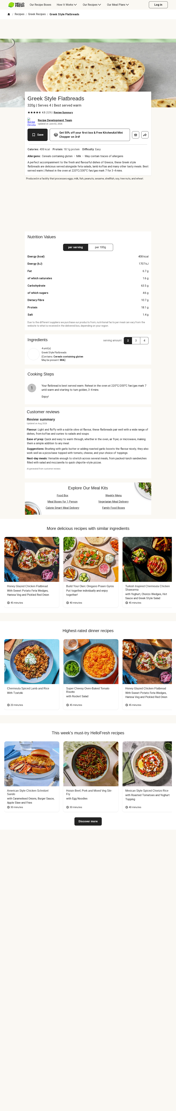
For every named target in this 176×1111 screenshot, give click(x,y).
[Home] (9, 14)
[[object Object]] (135, 134)
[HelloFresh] (16, 4)
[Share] (144, 134)
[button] (88, 340)
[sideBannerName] (88, 205)
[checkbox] (29, 112)
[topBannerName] (88, 29)
